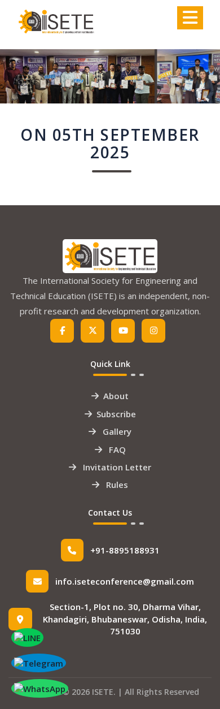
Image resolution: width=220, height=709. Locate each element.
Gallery (115, 431)
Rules (116, 484)
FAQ (116, 449)
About (116, 395)
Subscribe (116, 414)
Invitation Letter (116, 467)
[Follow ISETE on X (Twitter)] (92, 331)
